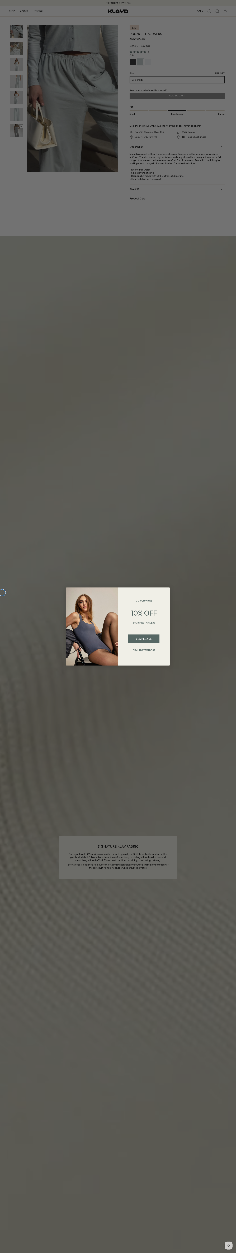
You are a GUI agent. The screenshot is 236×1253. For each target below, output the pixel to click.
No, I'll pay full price (144, 649)
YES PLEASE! (144, 639)
